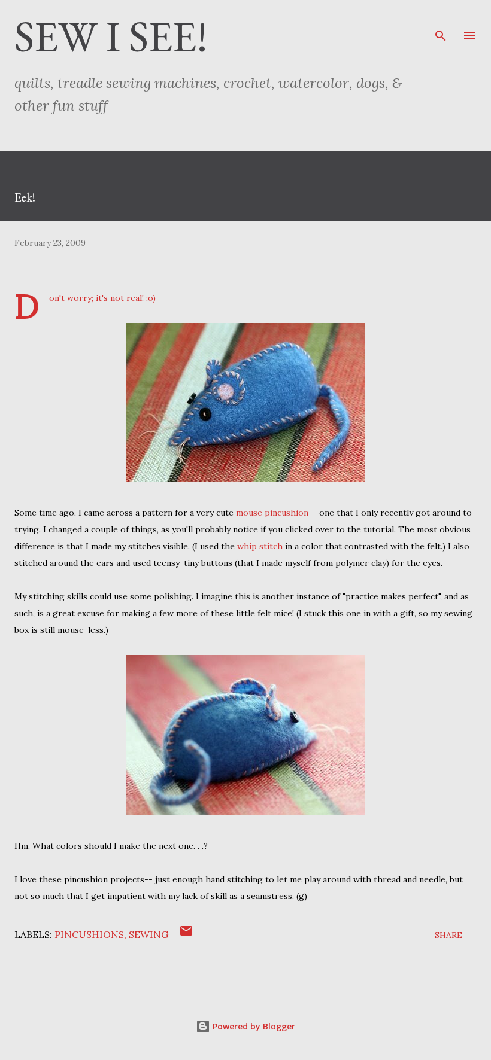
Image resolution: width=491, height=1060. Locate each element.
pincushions (89, 934)
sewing (148, 934)
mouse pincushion (272, 512)
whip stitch (260, 546)
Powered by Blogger (252, 1026)
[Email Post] (186, 935)
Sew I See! (111, 36)
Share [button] (448, 935)
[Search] (441, 21)
